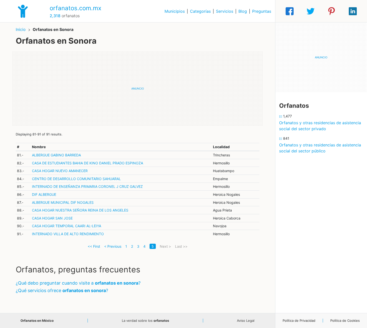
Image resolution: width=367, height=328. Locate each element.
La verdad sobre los (145, 321)
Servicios (224, 11)
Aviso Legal (245, 321)
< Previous (112, 246)
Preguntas (261, 11)
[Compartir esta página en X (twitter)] (311, 11)
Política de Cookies (345, 321)
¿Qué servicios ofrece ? (62, 290)
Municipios (175, 11)
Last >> (181, 246)
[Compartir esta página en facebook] (290, 11)
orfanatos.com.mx (75, 8)
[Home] (23, 10)
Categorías (200, 11)
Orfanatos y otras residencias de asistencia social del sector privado (320, 125)
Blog (242, 11)
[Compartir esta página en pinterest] (332, 11)
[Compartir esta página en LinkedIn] (353, 11)
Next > (165, 246)
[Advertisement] (137, 88)
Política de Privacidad (299, 321)
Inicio (21, 29)
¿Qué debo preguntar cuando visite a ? (78, 283)
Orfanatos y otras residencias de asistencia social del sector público (320, 147)
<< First (94, 246)
